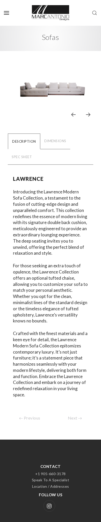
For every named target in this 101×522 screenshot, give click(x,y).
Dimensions (55, 141)
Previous (31, 417)
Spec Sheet (22, 157)
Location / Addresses (50, 486)
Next (73, 417)
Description (24, 141)
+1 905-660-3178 (50, 474)
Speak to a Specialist (50, 480)
